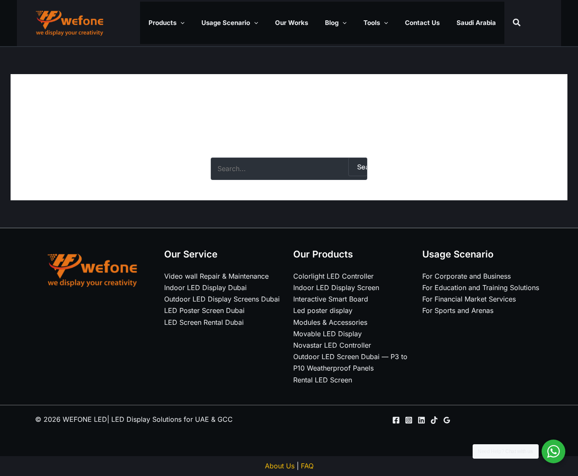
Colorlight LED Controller (333, 276)
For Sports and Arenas (457, 310)
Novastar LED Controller (332, 345)
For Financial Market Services (469, 299)
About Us (280, 466)
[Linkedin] (421, 420)
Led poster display (322, 310)
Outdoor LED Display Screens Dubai (222, 299)
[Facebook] (396, 420)
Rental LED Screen (322, 380)
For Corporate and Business (466, 276)
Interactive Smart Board (330, 299)
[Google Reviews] (447, 420)
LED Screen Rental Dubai (204, 322)
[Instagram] (409, 420)
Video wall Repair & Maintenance (216, 276)
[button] (180, 23)
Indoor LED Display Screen (336, 287)
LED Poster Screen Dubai (204, 310)
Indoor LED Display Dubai (205, 287)
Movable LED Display (327, 333)
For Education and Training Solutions (480, 287)
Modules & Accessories (330, 322)
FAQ (307, 466)
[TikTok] (434, 420)
